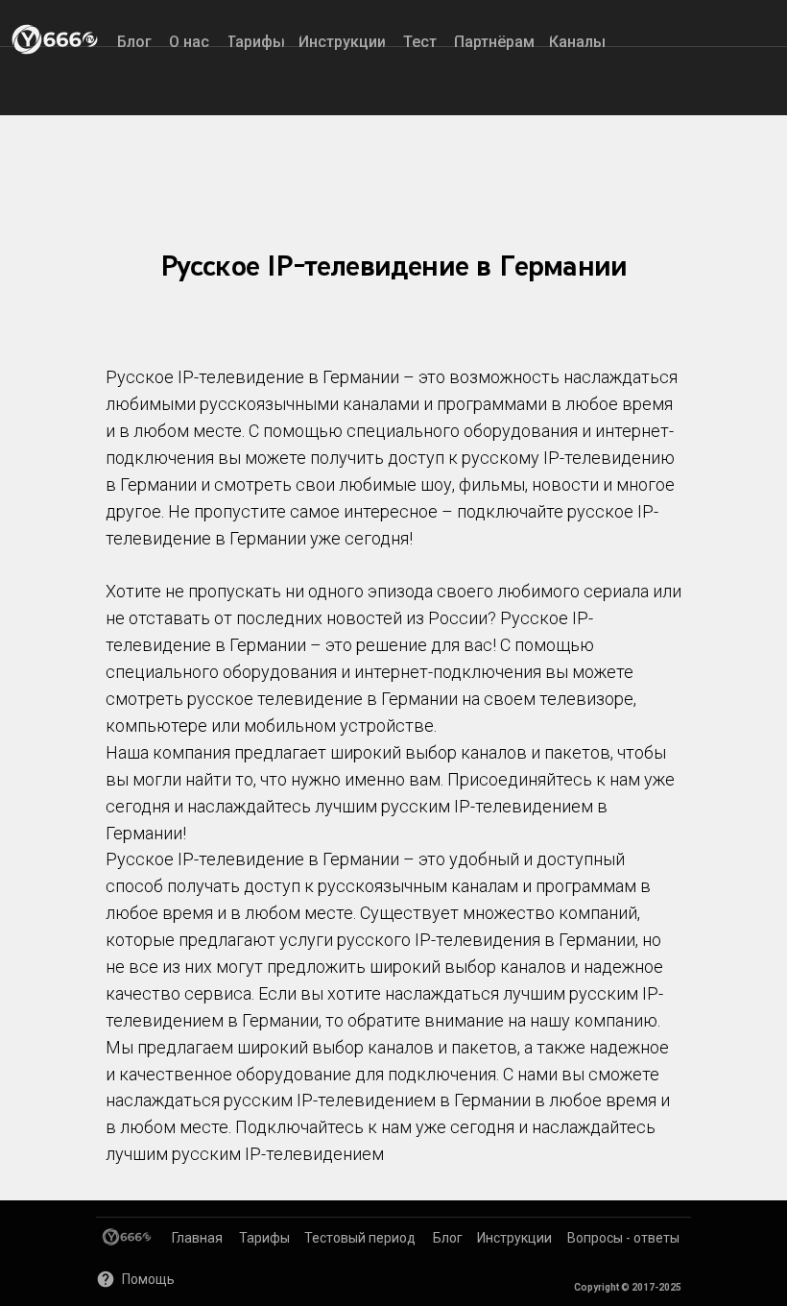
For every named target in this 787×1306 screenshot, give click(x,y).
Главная (197, 1238)
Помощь (148, 1279)
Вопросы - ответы (623, 1238)
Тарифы (264, 1238)
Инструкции (514, 1238)
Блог (448, 1238)
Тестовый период (360, 1238)
